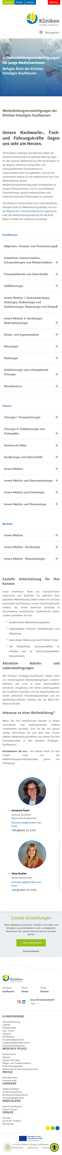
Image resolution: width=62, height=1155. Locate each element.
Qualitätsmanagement (13, 1045)
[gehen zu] (41, 33)
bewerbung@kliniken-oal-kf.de (27, 824)
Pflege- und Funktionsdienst (16, 1063)
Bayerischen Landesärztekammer (25, 211)
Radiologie (11, 358)
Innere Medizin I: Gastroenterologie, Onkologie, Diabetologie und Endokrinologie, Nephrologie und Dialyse (30, 302)
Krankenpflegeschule (13, 1039)
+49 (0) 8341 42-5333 (24, 890)
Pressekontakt (9, 1080)
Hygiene (6, 1033)
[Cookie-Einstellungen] (7, 1147)
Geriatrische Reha (15, 445)
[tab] (31, 246)
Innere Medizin (13, 469)
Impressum (47, 1147)
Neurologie (11, 346)
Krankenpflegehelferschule (15, 1042)
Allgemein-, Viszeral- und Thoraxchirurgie (30, 246)
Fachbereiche (9, 1054)
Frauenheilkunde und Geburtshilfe (26, 274)
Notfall (54, 2)
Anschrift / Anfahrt (11, 1120)
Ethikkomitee (9, 1027)
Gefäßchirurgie (13, 286)
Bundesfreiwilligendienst (15, 1094)
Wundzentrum (13, 386)
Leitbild (6, 1024)
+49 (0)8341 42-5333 (24, 830)
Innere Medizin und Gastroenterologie (28, 480)
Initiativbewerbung (12, 1091)
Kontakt (6, 1117)
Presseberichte (9, 1077)
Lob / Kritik (8, 1030)
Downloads (8, 1123)
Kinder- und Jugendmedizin (21, 334)
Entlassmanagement (12, 1066)
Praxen (19, 2)
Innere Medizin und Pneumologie (25, 504)
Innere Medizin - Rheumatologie (24, 559)
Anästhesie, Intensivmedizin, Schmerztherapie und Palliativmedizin (28, 260)
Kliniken (8, 2)
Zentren (6, 1057)
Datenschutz (32, 1147)
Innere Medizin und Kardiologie (24, 492)
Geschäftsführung (11, 1021)
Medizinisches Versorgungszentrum (20, 1069)
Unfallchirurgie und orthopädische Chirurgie (26, 372)
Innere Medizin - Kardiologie (22, 547)
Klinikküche (8, 1036)
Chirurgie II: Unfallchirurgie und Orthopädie (24, 431)
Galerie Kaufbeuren (12, 1106)
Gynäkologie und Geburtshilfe (23, 457)
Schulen (30, 2)
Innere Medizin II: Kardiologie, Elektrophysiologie (23, 320)
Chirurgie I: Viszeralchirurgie (22, 417)
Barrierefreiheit (16, 1147)
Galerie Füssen (9, 1109)
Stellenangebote (10, 1088)
